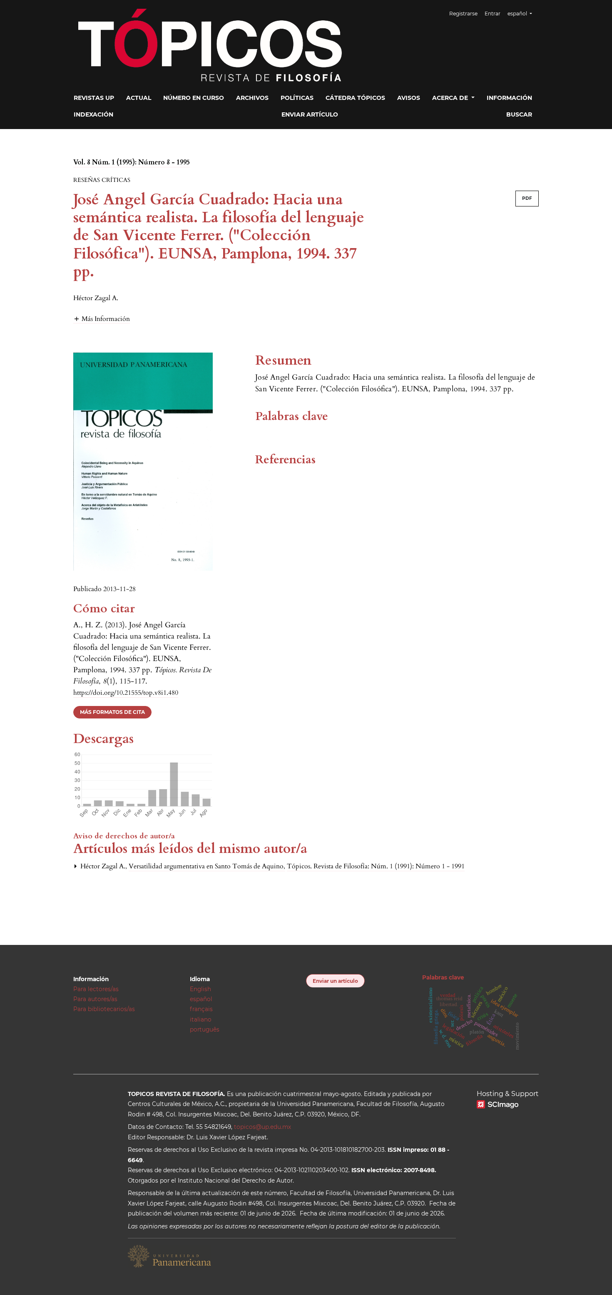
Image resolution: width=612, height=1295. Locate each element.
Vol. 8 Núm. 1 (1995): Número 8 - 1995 (131, 162)
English (200, 989)
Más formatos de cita (112, 712)
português (204, 1029)
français (201, 1009)
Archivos (252, 98)
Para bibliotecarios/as (104, 1009)
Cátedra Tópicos (355, 98)
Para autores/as (95, 999)
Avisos (408, 98)
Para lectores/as (96, 989)
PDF (527, 198)
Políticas (297, 98)
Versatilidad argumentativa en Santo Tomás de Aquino (207, 866)
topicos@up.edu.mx (262, 1126)
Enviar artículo (309, 114)
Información (509, 98)
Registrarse (463, 13)
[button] (101, 318)
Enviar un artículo (335, 981)
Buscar (519, 114)
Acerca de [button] (451, 98)
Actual (138, 98)
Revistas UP (94, 98)
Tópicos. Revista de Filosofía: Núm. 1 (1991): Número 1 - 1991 (376, 866)
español (201, 999)
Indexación (93, 114)
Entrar (492, 13)
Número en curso (193, 98)
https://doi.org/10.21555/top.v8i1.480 (125, 692)
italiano (200, 1019)
